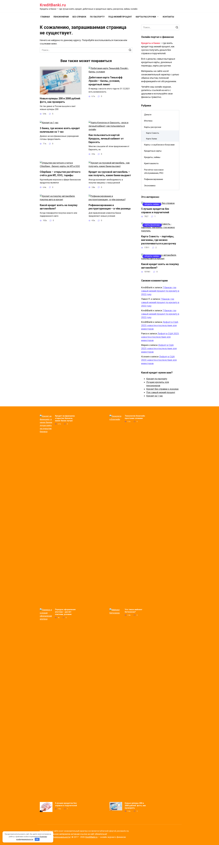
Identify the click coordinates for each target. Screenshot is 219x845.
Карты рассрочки (152, 127)
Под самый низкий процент (160, 392)
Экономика (149, 185)
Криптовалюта (151, 163)
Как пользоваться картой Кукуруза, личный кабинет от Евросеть (106, 139)
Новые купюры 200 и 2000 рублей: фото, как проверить (60, 100)
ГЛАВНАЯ (45, 17)
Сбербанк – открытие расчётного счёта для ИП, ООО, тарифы (60, 173)
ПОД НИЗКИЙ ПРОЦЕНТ (120, 17)
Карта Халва (151, 139)
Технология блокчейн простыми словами (135, 417)
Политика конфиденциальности (55, 837)
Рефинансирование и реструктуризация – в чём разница (110, 207)
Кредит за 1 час (154, 395)
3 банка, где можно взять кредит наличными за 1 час (60, 130)
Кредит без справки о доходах (162, 389)
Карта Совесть (152, 133)
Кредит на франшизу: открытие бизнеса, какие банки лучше (65, 418)
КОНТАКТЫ (168, 17)
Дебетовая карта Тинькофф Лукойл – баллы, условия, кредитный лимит (105, 81)
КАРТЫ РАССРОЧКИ (146, 17)
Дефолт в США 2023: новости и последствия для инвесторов (159, 325)
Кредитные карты (153, 151)
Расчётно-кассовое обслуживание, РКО (153, 171)
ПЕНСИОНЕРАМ (61, 17)
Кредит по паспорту (156, 378)
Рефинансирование (153, 179)
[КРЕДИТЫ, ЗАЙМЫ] (160, 258)
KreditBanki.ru (53, 5)
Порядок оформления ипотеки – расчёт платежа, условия (65, 611)
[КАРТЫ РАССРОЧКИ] (160, 230)
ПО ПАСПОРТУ (97, 17)
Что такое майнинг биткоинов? (133, 610)
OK (37, 839)
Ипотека (148, 120)
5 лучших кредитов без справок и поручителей (155, 210)
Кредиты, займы (152, 157)
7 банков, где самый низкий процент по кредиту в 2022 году (160, 291)
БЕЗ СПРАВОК (79, 17)
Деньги (147, 114)
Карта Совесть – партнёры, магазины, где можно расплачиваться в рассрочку (158, 240)
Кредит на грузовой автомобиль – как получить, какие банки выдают (110, 173)
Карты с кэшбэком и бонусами (159, 144)
